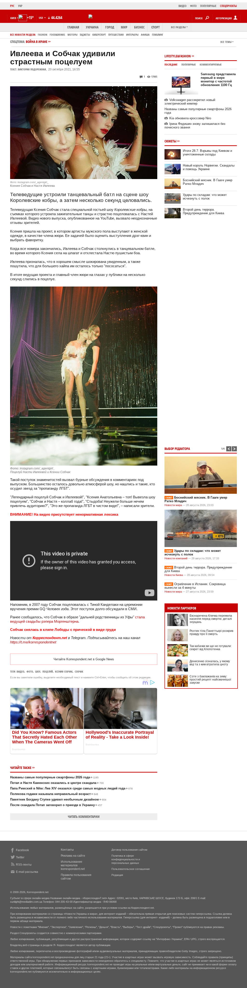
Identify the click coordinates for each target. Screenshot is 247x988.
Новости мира (173, 505)
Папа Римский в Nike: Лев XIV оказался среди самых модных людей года (71, 788)
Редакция (117, 875)
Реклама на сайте (73, 855)
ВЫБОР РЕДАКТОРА (177, 448)
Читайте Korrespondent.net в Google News (84, 659)
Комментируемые (211, 64)
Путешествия (116, 34)
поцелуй (47, 671)
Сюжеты (170, 141)
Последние (171, 64)
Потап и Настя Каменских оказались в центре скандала (57, 783)
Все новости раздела (22, 34)
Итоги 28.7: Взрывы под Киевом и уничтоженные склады (207, 152)
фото (30, 671)
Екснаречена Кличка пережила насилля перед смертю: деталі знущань (211, 619)
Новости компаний (176, 558)
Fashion (42, 34)
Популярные (188, 64)
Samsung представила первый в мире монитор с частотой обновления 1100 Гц (218, 79)
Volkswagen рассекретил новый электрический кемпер (190, 101)
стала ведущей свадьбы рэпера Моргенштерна (77, 619)
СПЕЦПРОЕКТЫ (228, 6)
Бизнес (139, 27)
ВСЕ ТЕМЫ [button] (226, 42)
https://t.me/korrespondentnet (33, 642)
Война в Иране (36, 41)
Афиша (145, 34)
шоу (37, 671)
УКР (20, 6)
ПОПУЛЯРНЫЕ (208, 6)
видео (20, 671)
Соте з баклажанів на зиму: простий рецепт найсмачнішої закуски (210, 679)
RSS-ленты (24, 864)
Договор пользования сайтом (129, 849)
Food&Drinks (57, 34)
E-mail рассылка (27, 872)
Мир (124, 27)
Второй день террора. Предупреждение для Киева (203, 211)
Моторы (72, 34)
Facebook (22, 850)
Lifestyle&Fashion (178, 56)
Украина (92, 27)
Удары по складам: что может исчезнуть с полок (205, 196)
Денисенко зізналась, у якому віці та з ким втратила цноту (210, 663)
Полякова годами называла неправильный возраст (54, 794)
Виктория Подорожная (32, 69)
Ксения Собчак (64, 671)
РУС (12, 6)
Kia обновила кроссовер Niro (190, 118)
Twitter (20, 857)
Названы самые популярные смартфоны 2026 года (54, 777)
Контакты (67, 849)
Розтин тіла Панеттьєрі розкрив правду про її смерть (211, 632)
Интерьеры (132, 34)
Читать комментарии (84, 816)
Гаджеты (85, 34)
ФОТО (193, 6)
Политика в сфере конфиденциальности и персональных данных (125, 859)
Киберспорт (99, 34)
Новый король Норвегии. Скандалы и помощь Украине (208, 167)
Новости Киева (174, 575)
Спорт (155, 27)
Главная (73, 27)
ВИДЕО (182, 6)
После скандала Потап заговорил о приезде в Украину (56, 805)
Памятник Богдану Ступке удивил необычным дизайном (58, 799)
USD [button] (41, 18)
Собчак (79, 671)
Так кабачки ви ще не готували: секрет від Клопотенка (211, 647)
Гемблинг (157, 34)
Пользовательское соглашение (130, 869)
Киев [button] (13, 18)
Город (109, 27)
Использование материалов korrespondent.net (73, 865)
